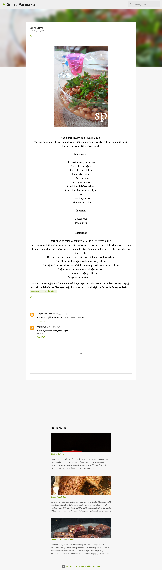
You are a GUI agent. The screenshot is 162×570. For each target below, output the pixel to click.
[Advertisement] (81, 401)
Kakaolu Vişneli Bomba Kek (62, 540)
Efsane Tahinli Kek (58, 497)
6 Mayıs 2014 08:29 (62, 314)
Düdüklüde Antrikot (59, 454)
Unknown (41, 327)
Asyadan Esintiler (46, 314)
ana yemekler (36, 291)
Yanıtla (41, 322)
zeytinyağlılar (50, 291)
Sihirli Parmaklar (22, 4)
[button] (31, 36)
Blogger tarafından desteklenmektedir (82, 566)
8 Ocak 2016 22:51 (53, 327)
